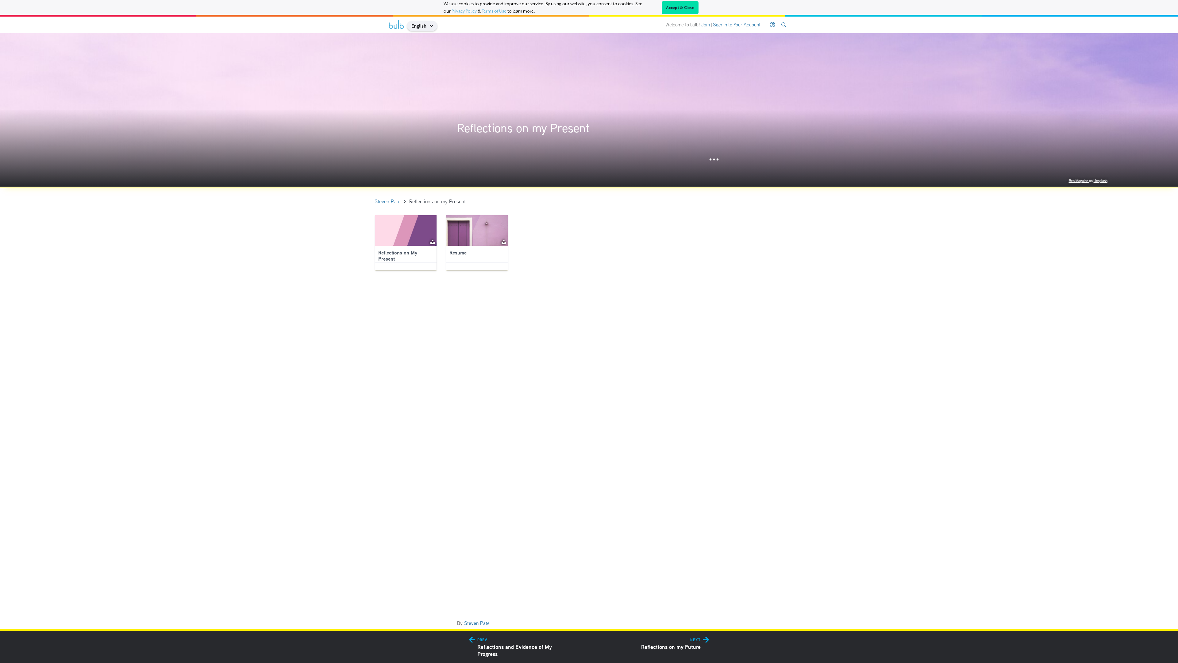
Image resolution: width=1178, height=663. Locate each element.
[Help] (772, 25)
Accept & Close (680, 8)
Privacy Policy (464, 11)
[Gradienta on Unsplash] (432, 241)
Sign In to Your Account (736, 24)
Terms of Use (494, 11)
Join (705, 24)
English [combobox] (418, 26)
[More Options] (714, 160)
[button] (433, 26)
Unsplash (1100, 180)
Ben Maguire (1079, 180)
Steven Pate (477, 623)
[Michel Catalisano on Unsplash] (504, 241)
